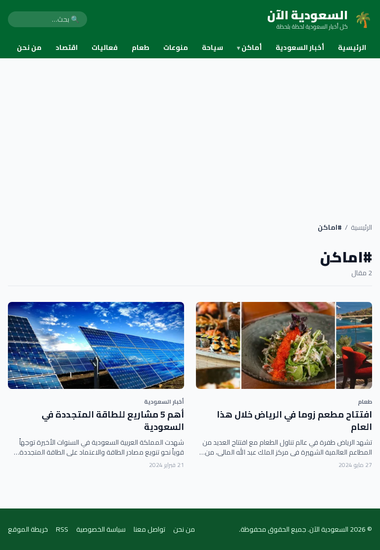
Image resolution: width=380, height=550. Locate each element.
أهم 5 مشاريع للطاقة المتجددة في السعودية (113, 420)
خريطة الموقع (28, 529)
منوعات (175, 47)
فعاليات (105, 47)
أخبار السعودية (300, 47)
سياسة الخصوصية (101, 529)
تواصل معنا (149, 529)
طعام (140, 47)
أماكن (249, 47)
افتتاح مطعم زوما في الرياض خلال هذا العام (294, 420)
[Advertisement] (190, 132)
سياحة (212, 47)
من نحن (29, 47)
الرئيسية (352, 47)
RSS (62, 529)
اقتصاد (66, 47)
